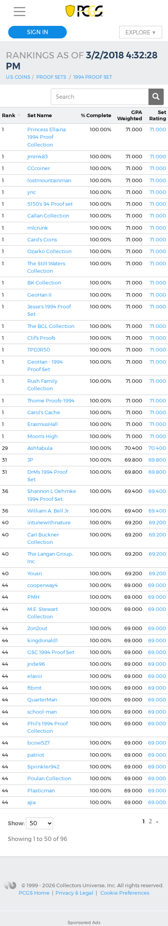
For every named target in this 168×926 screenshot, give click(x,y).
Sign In (37, 32)
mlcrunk (37, 228)
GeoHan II (39, 295)
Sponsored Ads (84, 922)
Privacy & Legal (74, 893)
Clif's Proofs (41, 338)
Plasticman (41, 791)
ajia (31, 802)
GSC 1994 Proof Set (50, 652)
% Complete (96, 115)
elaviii (34, 676)
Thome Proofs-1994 (51, 401)
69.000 (157, 585)
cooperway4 (42, 585)
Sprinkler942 (43, 767)
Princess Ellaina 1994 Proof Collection (46, 137)
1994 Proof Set (92, 77)
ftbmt (34, 688)
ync (31, 192)
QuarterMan (42, 700)
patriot (35, 755)
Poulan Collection (49, 778)
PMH (33, 597)
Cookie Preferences (124, 893)
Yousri (34, 573)
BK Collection (44, 283)
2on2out (37, 628)
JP (30, 460)
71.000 (158, 129)
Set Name (39, 115)
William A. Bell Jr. (48, 511)
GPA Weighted (129, 115)
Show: (17, 823)
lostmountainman (49, 180)
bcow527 (38, 743)
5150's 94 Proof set (50, 204)
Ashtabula (39, 448)
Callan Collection (48, 216)
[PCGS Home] (84, 11)
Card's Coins (42, 240)
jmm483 (37, 156)
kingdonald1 (42, 640)
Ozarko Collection (49, 251)
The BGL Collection (50, 326)
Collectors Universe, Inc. (86, 885)
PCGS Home (34, 893)
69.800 (157, 460)
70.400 (157, 448)
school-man (42, 712)
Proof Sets (51, 77)
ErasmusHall (42, 424)
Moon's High (42, 436)
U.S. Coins (18, 77)
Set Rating (157, 115)
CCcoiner (38, 168)
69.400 (157, 491)
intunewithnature (49, 523)
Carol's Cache (43, 412)
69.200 (157, 523)
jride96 (36, 664)
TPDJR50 (38, 350)
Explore (140, 32)
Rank (8, 115)
